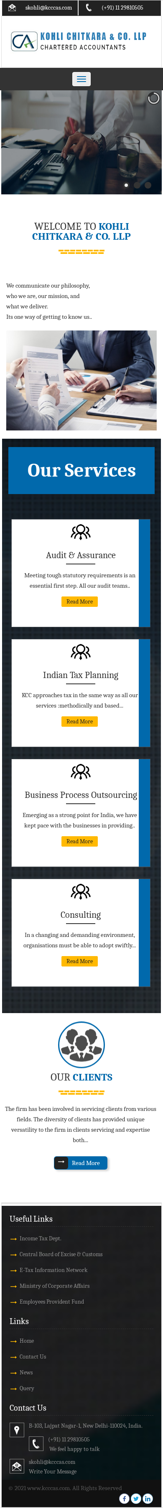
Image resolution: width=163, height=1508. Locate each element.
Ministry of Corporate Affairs (54, 1285)
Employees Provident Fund (52, 1301)
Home (27, 1340)
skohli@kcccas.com (48, 7)
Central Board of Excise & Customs (61, 1254)
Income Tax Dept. (40, 1238)
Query (27, 1388)
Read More (79, 601)
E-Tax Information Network (53, 1270)
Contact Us (33, 1356)
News (26, 1372)
